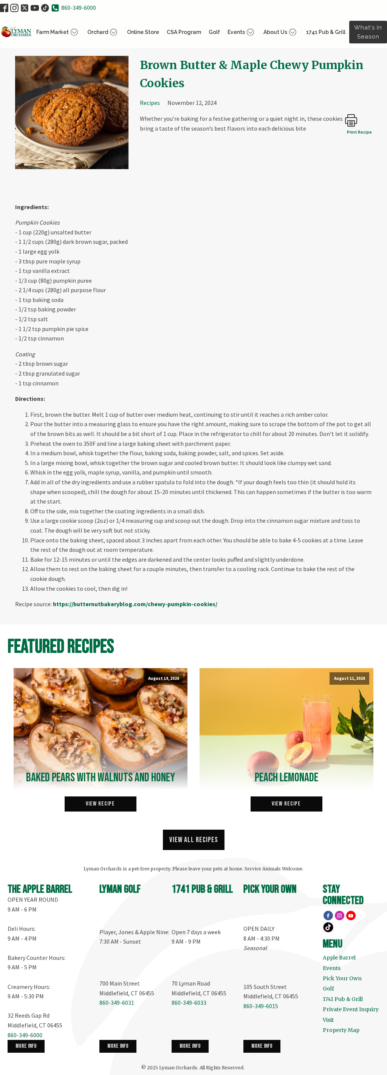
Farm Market (52, 32)
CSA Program (184, 32)
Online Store (143, 32)
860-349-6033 (189, 1002)
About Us (275, 32)
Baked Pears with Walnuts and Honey (100, 778)
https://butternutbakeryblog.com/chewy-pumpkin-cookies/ (135, 604)
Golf (214, 32)
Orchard (97, 32)
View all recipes (193, 839)
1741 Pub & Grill (325, 32)
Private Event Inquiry (351, 1009)
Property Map (341, 1030)
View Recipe (100, 803)
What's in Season (368, 32)
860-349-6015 (260, 1006)
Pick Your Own (342, 978)
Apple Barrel (339, 957)
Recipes (150, 102)
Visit (328, 1019)
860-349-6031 (116, 1002)
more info (26, 1046)
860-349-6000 (78, 7)
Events (236, 32)
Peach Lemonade (286, 778)
